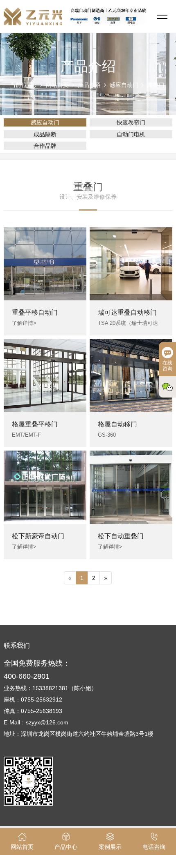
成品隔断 (45, 134)
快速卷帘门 (131, 122)
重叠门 (156, 85)
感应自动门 (124, 85)
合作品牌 (45, 145)
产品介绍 (89, 85)
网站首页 (57, 85)
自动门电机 (131, 134)
